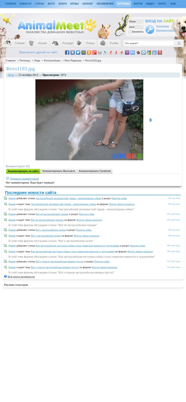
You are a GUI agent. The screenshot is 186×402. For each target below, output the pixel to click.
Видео (150, 3)
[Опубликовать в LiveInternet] (100, 52)
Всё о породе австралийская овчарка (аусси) (60, 261)
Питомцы (123, 3)
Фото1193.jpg (93, 60)
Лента (162, 3)
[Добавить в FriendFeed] (154, 52)
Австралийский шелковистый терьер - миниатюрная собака (68, 198)
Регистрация (162, 26)
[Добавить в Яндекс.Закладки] (116, 52)
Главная (11, 60)
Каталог (87, 3)
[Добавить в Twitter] (78, 52)
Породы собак (119, 198)
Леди (37, 60)
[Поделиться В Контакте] (72, 52)
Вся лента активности (21, 276)
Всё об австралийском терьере (52, 214)
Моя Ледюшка (72, 60)
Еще (173, 3)
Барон (12, 198)
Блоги (63, 3)
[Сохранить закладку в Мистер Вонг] (160, 52)
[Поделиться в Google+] (94, 52)
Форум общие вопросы (121, 204)
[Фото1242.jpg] (151, 120)
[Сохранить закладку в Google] (149, 52)
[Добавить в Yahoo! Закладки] (127, 52)
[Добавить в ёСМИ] (122, 52)
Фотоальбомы (52, 60)
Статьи (39, 3)
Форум (138, 3)
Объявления (105, 3)
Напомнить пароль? (166, 30)
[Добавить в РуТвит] (132, 52)
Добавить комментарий (24, 178)
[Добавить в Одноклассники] (89, 52)
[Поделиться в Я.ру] (111, 52)
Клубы (74, 3)
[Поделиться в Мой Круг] (143, 52)
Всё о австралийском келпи (51, 230)
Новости (25, 3)
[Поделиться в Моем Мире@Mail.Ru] (83, 52)
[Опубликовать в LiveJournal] (105, 52)
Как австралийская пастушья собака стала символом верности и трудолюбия (77, 245)
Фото (51, 3)
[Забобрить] (138, 52)
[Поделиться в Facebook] (67, 52)
